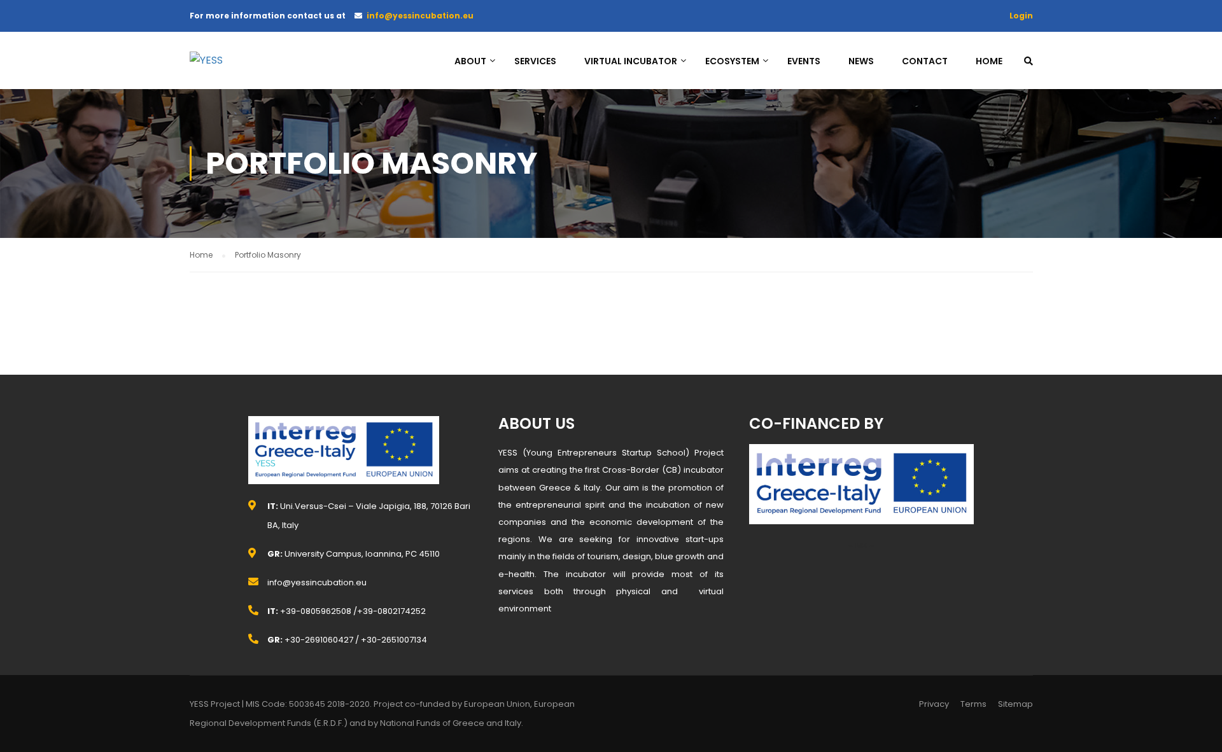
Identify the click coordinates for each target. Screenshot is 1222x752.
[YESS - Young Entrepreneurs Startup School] (240, 66)
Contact (925, 61)
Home (989, 61)
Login (1021, 15)
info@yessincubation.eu (420, 15)
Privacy (934, 704)
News (861, 61)
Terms (973, 704)
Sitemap (1015, 704)
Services (535, 61)
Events (803, 61)
